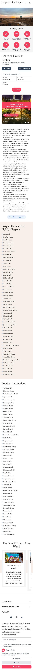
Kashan (7, 121)
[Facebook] (11, 617)
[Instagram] (16, 617)
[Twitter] (22, 617)
